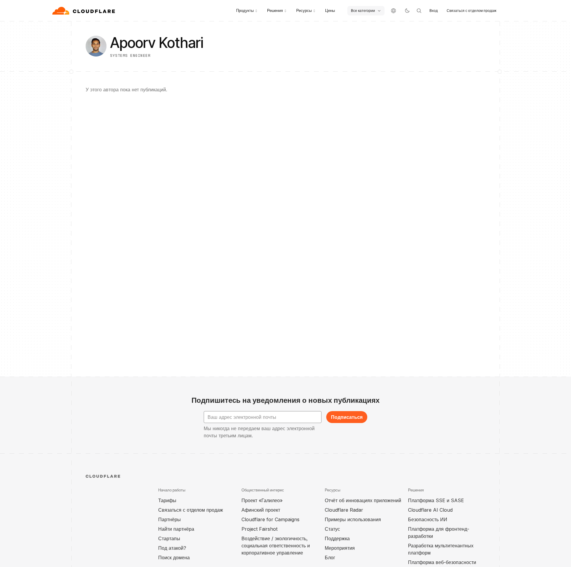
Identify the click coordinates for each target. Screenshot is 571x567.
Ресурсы (304, 10)
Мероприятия (340, 548)
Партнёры (169, 519)
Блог (330, 557)
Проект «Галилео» (262, 500)
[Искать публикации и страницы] (419, 10)
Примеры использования (353, 519)
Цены (330, 10)
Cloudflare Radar (344, 510)
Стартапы (169, 538)
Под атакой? (172, 548)
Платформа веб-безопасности (442, 562)
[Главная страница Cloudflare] (84, 11)
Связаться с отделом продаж (471, 10)
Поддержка (337, 538)
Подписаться (347, 417)
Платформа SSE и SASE (436, 500)
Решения (275, 10)
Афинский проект (260, 510)
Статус (332, 529)
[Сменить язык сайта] (393, 10)
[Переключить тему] (407, 10)
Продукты (245, 10)
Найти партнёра (176, 529)
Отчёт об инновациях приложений (363, 500)
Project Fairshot (259, 529)
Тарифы (167, 500)
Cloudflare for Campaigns (270, 519)
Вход (433, 10)
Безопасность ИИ (427, 519)
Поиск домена (174, 557)
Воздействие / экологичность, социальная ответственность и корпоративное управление (275, 545)
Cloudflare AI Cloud (430, 510)
